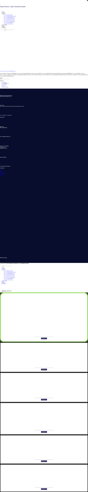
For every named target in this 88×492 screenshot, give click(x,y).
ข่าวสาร (3, 84)
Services (3, 13)
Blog (3, 25)
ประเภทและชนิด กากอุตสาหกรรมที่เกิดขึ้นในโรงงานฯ (8, 71)
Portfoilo (3, 26)
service (3, 82)
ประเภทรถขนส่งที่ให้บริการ (9, 22)
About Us (3, 268)
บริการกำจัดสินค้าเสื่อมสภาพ (9, 17)
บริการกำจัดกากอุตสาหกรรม (9, 20)
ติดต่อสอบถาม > (44, 338)
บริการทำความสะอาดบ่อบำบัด (9, 21)
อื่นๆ (3, 85)
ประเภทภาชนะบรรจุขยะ (8, 23)
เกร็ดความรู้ (4, 87)
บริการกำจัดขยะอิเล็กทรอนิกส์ (9, 18)
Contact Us (4, 27)
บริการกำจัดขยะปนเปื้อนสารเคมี (10, 16)
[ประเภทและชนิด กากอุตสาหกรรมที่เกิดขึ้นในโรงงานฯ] (7, 69)
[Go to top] (0, 264)
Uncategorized (4, 83)
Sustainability (4, 280)
